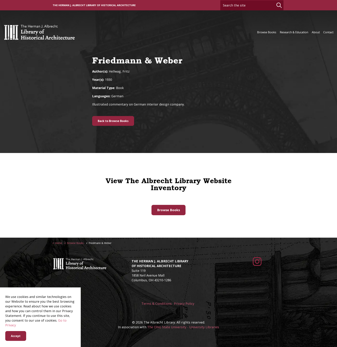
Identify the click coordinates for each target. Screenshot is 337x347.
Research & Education (294, 32)
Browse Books (266, 32)
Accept (16, 336)
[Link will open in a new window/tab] (257, 261)
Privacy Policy (184, 303)
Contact (328, 32)
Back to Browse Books (113, 121)
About (316, 32)
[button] (279, 5)
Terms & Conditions (156, 303)
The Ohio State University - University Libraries (183, 327)
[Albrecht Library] (39, 32)
